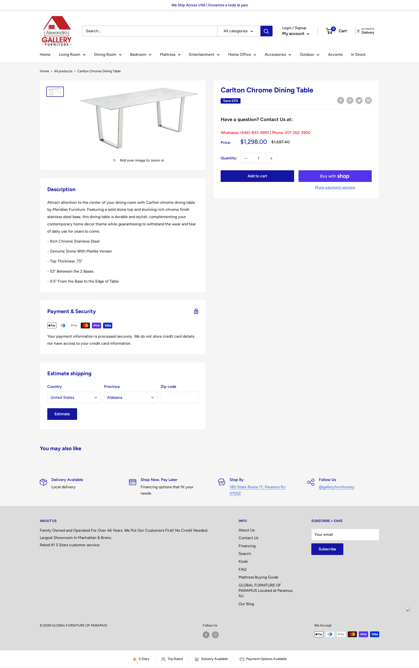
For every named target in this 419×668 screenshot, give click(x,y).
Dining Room (105, 54)
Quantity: (229, 158)
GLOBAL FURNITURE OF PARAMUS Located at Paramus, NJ (266, 590)
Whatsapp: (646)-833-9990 (245, 132)
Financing (247, 546)
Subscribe (327, 549)
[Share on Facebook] (340, 100)
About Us (247, 530)
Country (54, 386)
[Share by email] (368, 100)
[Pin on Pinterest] (349, 100)
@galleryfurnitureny (337, 487)
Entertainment (201, 54)
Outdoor (307, 54)
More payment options (335, 187)
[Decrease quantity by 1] (246, 158)
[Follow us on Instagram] (215, 634)
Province (112, 386)
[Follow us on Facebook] (206, 634)
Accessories (275, 54)
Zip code (168, 386)
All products (63, 71)
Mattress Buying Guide (258, 577)
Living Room (69, 54)
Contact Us (248, 538)
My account (294, 33)
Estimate (62, 414)
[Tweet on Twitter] (359, 100)
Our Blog (246, 604)
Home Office (239, 54)
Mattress (167, 54)
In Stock (358, 54)
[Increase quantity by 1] (271, 158)
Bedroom (138, 54)
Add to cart (257, 176)
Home (45, 54)
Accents (335, 54)
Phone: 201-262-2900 (291, 132)
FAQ (243, 569)
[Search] (266, 31)
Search (245, 553)
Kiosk (243, 561)
